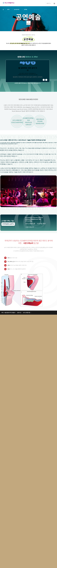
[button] (44, 80)
